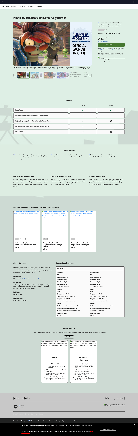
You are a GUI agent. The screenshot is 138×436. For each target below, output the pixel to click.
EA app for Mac (29, 414)
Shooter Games (39, 414)
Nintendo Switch (39, 279)
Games (7, 6)
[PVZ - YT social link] (25, 398)
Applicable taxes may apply (103, 41)
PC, (19, 279)
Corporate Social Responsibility (56, 420)
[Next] (90, 75)
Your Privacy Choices (108, 429)
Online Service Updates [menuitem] (73, 420)
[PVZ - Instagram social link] (22, 398)
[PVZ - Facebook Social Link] (14, 398)
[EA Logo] (3, 6)
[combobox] (108, 398)
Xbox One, (31, 279)
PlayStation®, (24, 279)
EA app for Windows (18, 414)
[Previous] (14, 75)
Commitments (30, 6)
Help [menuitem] (14, 420)
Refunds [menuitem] (45, 420)
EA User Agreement (104, 49)
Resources (39, 6)
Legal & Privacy (21, 420)
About (21, 6)
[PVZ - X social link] (18, 398)
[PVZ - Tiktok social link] (29, 398)
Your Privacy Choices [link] (36, 420)
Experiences (13, 6)
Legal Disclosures (113, 49)
